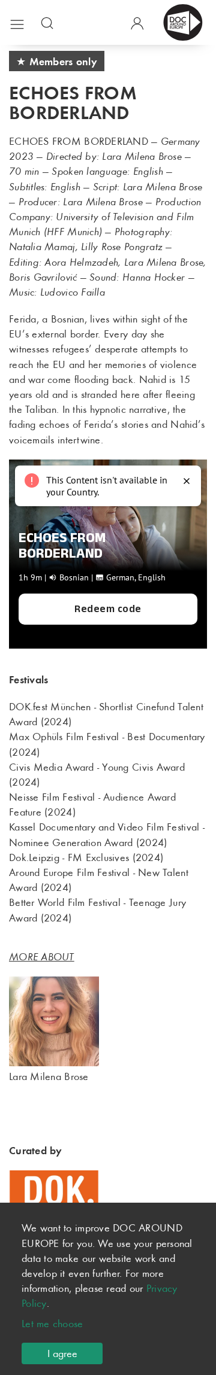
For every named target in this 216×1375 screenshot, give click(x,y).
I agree (62, 1353)
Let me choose (52, 1323)
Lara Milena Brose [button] (49, 1076)
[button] (17, 22)
